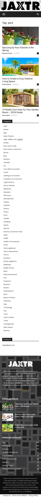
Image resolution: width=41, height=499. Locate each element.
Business (6, 159)
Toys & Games (8, 317)
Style (5, 304)
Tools (5, 314)
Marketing (7, 265)
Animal (5, 129)
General (6, 228)
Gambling (6, 222)
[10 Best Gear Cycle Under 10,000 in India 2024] (7, 428)
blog (5, 156)
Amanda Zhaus (7, 53)
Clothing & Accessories (11, 176)
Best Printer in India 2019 (12, 149)
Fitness (6, 212)
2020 (5, 126)
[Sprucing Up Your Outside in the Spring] (20, 36)
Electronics (7, 195)
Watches (6, 330)
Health (5, 238)
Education (6, 192)
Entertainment (8, 199)
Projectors (7, 281)
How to (6, 255)
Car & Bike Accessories (11, 169)
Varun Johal (6, 115)
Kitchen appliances (10, 261)
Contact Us (7, 495)
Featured (6, 205)
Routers (6, 288)
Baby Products (8, 136)
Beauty (6, 143)
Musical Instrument (10, 274)
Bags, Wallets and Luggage (13, 139)
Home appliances (9, 248)
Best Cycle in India (9, 146)
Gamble (6, 218)
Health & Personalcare (11, 241)
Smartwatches (8, 291)
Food (5, 215)
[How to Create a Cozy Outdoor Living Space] (20, 67)
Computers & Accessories (12, 179)
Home (4, 19)
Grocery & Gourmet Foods (12, 232)
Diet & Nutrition (9, 185)
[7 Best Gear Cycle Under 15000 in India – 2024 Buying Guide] (7, 406)
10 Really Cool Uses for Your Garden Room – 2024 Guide (20, 111)
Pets (5, 278)
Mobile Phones (8, 268)
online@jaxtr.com (25, 390)
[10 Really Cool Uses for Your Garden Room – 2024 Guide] (20, 98)
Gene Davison (6, 84)
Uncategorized (8, 324)
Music (5, 271)
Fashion (6, 202)
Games (6, 225)
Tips (4, 311)
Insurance (6, 258)
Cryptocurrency (8, 182)
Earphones (7, 189)
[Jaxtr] (20, 5)
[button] (3, 14)
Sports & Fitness (9, 297)
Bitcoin (5, 152)
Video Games (8, 327)
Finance (6, 208)
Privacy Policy (33, 495)
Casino (5, 172)
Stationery (7, 301)
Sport (5, 294)
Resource (6, 284)
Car (4, 166)
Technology (7, 307)
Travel (5, 321)
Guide (5, 235)
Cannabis (6, 162)
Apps (5, 133)
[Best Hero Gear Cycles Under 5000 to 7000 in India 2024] (7, 417)
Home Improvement (10, 251)
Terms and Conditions (19, 495)
